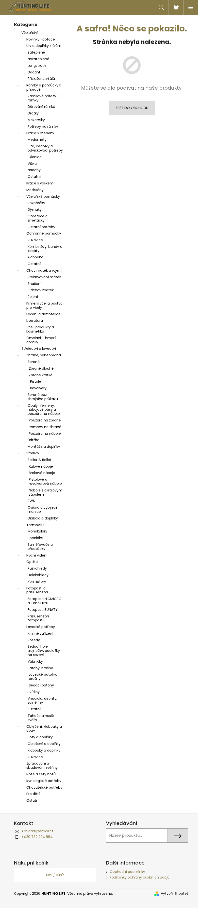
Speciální (35, 537)
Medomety (37, 139)
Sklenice (35, 156)
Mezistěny (35, 189)
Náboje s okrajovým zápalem (45, 492)
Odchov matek (41, 290)
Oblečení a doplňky (44, 743)
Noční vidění (36, 555)
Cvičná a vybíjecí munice (42, 509)
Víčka (32, 163)
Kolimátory (37, 581)
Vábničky (35, 661)
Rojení (33, 296)
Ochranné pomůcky (43, 233)
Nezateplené (38, 58)
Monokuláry (37, 531)
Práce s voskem (39, 183)
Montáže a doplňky (44, 446)
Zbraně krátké (40, 375)
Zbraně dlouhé (41, 368)
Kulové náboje (41, 466)
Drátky (33, 113)
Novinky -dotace (40, 39)
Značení (34, 283)
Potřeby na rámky (43, 126)
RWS (31, 500)
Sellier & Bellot (39, 459)
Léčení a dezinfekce (43, 314)
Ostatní (34, 176)
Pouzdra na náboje (45, 433)
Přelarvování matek (44, 277)
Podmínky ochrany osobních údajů (139, 877)
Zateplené (36, 52)
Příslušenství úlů (41, 78)
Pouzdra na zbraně (45, 420)
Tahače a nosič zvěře (41, 717)
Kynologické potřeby (43, 780)
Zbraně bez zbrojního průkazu (43, 396)
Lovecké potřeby (40, 626)
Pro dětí (33, 793)
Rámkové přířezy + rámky (43, 98)
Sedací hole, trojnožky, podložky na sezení (44, 650)
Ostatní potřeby (41, 226)
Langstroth (37, 65)
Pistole (35, 381)
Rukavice (35, 239)
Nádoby (34, 170)
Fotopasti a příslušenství (37, 590)
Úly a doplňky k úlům (43, 45)
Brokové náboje (42, 472)
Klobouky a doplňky (44, 750)
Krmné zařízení (40, 633)
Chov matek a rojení (44, 270)
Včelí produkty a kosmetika (40, 329)
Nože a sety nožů (41, 774)
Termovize (35, 524)
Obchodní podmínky (127, 871)
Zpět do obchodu (132, 107)
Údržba (33, 439)
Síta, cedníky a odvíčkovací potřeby (45, 148)
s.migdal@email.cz (37, 831)
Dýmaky (35, 209)
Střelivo (32, 453)
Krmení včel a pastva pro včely (44, 305)
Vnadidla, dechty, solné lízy (42, 700)
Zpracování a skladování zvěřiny (42, 765)
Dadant (34, 72)
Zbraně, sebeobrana (43, 355)
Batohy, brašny (40, 668)
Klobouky (35, 257)
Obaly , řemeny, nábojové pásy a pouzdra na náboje (44, 409)
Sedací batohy (41, 685)
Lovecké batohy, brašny (43, 676)
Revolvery (38, 388)
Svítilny (34, 691)
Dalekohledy (38, 575)
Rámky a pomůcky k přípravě (43, 87)
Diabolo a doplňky (43, 518)
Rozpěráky (36, 202)
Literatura (34, 320)
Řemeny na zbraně (45, 426)
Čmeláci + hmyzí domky (41, 340)
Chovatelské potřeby (44, 787)
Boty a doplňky (40, 737)
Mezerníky (36, 119)
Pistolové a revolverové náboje (45, 481)
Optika (32, 561)
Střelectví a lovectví (38, 348)
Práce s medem (40, 133)
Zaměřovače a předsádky (40, 546)
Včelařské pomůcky (43, 196)
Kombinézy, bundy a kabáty (45, 248)
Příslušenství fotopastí (38, 618)
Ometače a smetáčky (38, 218)
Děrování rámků (41, 106)
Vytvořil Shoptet (174, 893)
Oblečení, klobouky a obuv (44, 728)
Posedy (34, 640)
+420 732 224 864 (37, 836)
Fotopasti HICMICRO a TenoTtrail (45, 600)
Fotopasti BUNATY (43, 609)
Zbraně (34, 361)
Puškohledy (37, 568)
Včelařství (29, 32)
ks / (55, 875)
